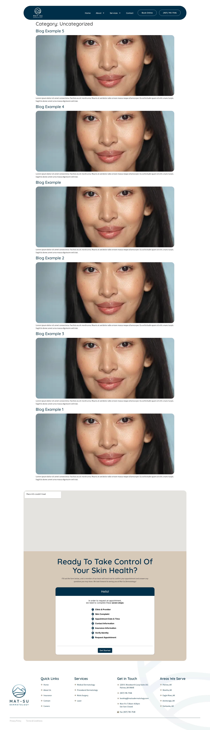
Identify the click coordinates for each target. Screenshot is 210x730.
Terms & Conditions (34, 721)
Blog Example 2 (50, 257)
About (98, 13)
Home (88, 13)
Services (114, 13)
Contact (129, 13)
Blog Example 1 (49, 409)
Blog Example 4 (50, 106)
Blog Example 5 (50, 30)
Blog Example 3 (50, 333)
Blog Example (48, 182)
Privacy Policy (15, 721)
